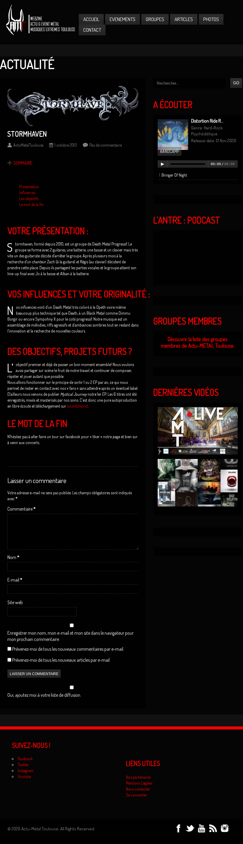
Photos (211, 19)
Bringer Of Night (174, 175)
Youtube (24, 776)
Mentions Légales (139, 783)
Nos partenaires (138, 777)
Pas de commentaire (105, 145)
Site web (15, 602)
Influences (27, 192)
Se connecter (136, 794)
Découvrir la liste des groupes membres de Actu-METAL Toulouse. (197, 342)
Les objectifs (29, 198)
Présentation (29, 186)
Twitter (23, 764)
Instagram (25, 770)
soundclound (77, 405)
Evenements (122, 19)
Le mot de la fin (31, 204)
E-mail (14, 580)
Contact (92, 30)
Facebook (25, 758)
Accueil (91, 19)
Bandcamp (169, 151)
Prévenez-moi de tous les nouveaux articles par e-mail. (61, 660)
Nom (13, 557)
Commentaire (21, 509)
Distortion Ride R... (207, 121)
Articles (184, 19)
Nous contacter (138, 788)
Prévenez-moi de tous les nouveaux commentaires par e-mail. (68, 649)
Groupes (155, 19)
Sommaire (23, 163)
